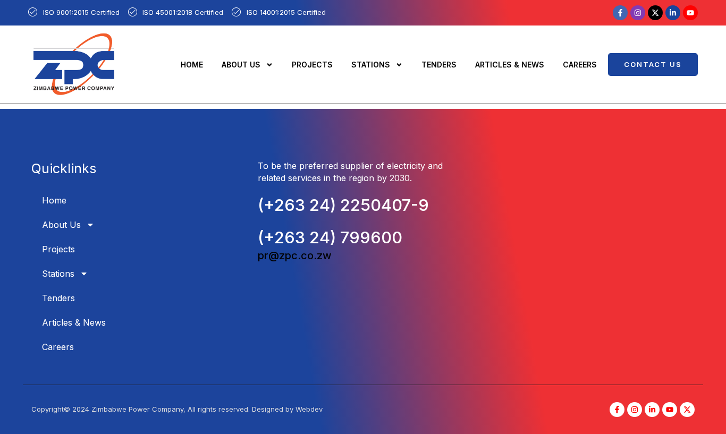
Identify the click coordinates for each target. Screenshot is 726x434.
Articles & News (509, 64)
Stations (370, 64)
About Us (241, 64)
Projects (312, 64)
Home (192, 64)
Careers (580, 64)
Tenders (439, 64)
